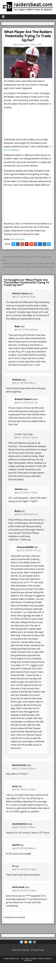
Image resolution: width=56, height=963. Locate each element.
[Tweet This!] (13, 244)
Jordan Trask (21, 434)
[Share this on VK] (35, 244)
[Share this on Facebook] (18, 244)
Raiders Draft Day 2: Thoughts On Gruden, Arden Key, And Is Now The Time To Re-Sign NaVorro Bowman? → (28, 266)
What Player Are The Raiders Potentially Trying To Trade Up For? (28, 35)
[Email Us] (30, 942)
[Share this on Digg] (40, 244)
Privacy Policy (37, 949)
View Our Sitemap (20, 949)
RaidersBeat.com (21, 44)
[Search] (34, 942)
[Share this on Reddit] (31, 244)
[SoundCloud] (25, 942)
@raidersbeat (17, 239)
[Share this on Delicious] (49, 244)
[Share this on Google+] (22, 244)
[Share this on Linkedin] (44, 244)
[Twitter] (21, 942)
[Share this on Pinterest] (27, 244)
